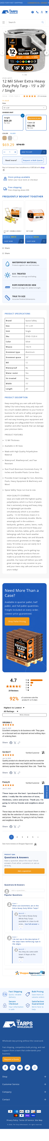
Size (4, 103)
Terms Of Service (26, 1120)
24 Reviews (16, 691)
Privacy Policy (12, 1120)
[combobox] (25, 22)
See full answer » (32, 924)
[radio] (36, 680)
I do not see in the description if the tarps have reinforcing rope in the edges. (26, 941)
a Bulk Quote (37, 160)
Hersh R (21, 913)
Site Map (38, 1120)
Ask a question (24, 871)
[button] (3, 22)
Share (7, 248)
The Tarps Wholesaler (20, 1124)
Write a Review (24, 715)
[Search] (42, 22)
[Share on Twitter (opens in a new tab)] (15, 743)
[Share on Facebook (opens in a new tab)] (11, 742)
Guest (14, 903)
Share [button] (7, 253)
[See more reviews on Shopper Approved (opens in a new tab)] (19, 742)
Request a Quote (11, 1059)
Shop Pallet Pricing (17, 621)
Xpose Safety (7, 78)
